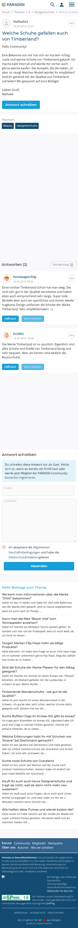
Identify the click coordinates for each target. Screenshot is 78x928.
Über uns (8, 847)
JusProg (50, 903)
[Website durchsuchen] (52, 4)
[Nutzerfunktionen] (61, 4)
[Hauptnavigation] (71, 4)
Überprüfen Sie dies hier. (60, 890)
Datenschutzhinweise (23, 557)
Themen (19, 12)
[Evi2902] (7, 335)
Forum (6, 12)
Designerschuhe (44, 12)
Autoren (23, 848)
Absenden (39, 566)
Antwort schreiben (21, 105)
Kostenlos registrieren (20, 478)
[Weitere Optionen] (71, 23)
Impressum (21, 912)
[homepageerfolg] (7, 278)
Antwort (10, 501)
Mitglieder (39, 843)
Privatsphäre (56, 912)
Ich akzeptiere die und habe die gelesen (34, 552)
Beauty (7, 125)
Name (8, 488)
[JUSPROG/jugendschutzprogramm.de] (16, 897)
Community (22, 843)
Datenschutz (37, 912)
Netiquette (55, 843)
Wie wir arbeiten (42, 848)
